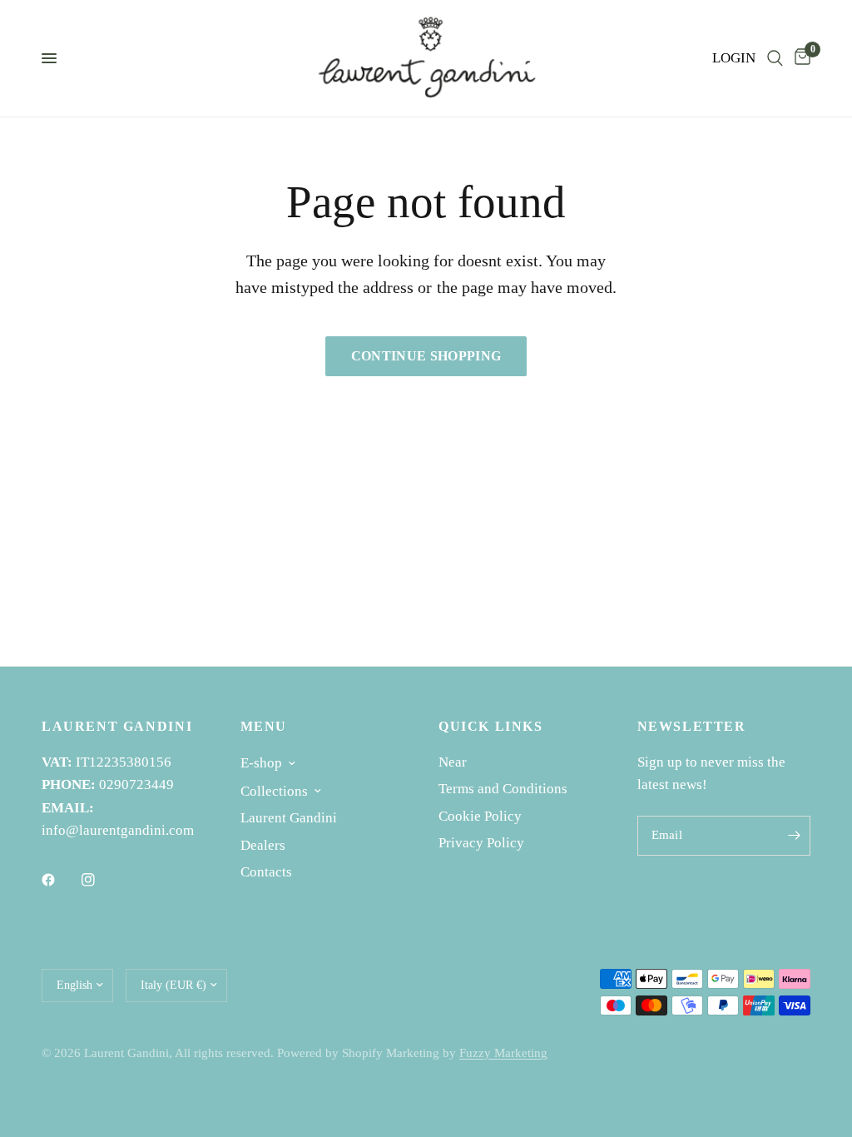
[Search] (775, 58)
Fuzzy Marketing (503, 1053)
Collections (274, 791)
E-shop (261, 763)
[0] (799, 58)
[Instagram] (100, 879)
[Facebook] (60, 879)
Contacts (266, 872)
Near (452, 762)
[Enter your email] (793, 836)
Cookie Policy (480, 816)
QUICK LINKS (490, 726)
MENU (263, 726)
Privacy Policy (481, 843)
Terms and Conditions (502, 789)
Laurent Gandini (288, 818)
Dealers (262, 845)
